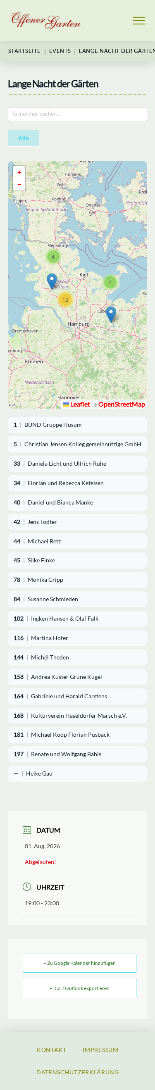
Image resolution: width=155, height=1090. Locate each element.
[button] (139, 21)
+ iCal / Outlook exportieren (80, 988)
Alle (23, 138)
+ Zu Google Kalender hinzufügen (79, 963)
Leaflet (79, 404)
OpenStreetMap (121, 404)
